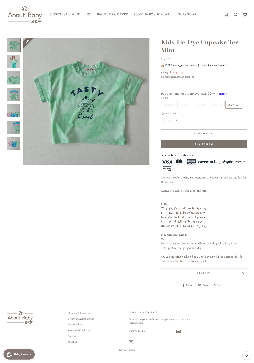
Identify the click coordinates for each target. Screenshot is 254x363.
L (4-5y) (217, 105)
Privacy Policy (75, 324)
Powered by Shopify (127, 349)
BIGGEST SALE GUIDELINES (70, 14)
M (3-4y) (201, 105)
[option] (86, 101)
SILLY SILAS (187, 14)
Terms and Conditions (79, 330)
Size (164, 97)
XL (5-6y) (233, 105)
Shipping (166, 76)
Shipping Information (79, 313)
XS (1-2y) (169, 105)
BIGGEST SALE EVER (112, 14)
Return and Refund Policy (81, 318)
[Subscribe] (178, 331)
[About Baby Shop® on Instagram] (131, 342)
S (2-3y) (185, 105)
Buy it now (204, 143)
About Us (72, 341)
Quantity (169, 113)
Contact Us (73, 336)
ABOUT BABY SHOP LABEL (153, 14)
